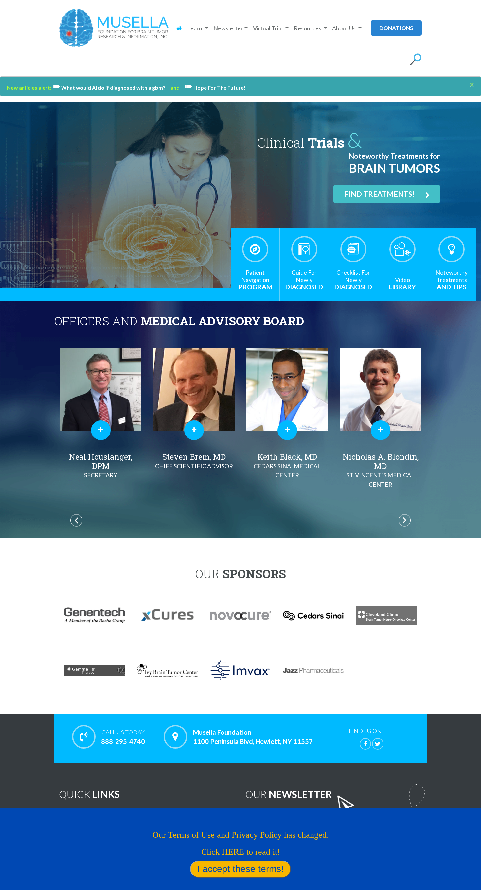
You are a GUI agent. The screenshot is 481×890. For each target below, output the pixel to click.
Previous (76, 520)
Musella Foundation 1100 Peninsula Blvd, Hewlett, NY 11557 (253, 736)
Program (255, 280)
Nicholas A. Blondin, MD (381, 470)
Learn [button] (195, 28)
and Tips (452, 280)
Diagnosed (304, 280)
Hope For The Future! (215, 87)
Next (405, 520)
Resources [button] (308, 28)
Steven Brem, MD (194, 461)
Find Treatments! (379, 194)
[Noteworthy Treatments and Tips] (451, 249)
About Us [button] (344, 28)
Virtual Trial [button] (268, 28)
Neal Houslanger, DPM (100, 465)
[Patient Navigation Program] (255, 249)
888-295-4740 (123, 737)
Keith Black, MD (287, 465)
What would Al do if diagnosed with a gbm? (111, 87)
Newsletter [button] (228, 28)
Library (402, 283)
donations (396, 28)
